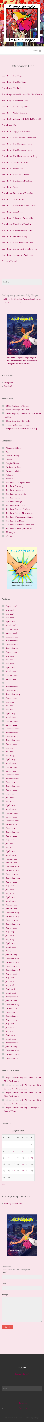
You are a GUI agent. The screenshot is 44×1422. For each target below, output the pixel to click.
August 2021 (11, 836)
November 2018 (13, 962)
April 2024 (10, 713)
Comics (9, 459)
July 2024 (10, 702)
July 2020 (10, 885)
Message (5, 1295)
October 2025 (12, 644)
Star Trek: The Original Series (19, 528)
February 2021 (12, 859)
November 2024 (13, 686)
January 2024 (11, 725)
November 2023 (13, 732)
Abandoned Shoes (13, 448)
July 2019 (10, 931)
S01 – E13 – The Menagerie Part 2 (17, 150)
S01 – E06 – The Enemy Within (16, 106)
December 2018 (12, 958)
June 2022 (10, 797)
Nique (8, 1077)
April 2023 (10, 759)
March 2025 (11, 671)
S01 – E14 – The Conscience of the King (19, 156)
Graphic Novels (12, 463)
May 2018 (10, 985)
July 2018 (10, 977)
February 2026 (12, 629)
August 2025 (11, 652)
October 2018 (12, 966)
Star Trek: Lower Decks (16, 494)
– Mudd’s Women (19, 113)
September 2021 (13, 832)
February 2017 (12, 1042)
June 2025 (10, 659)
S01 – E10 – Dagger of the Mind (16, 131)
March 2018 (11, 993)
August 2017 (11, 1019)
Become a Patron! (9, 261)
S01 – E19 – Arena (10, 187)
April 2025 (10, 667)
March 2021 (11, 855)
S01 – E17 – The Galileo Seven (15, 174)
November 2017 (13, 1008)
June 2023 (10, 751)
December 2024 (12, 682)
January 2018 (11, 1000)
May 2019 (10, 939)
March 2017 (11, 1039)
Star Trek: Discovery (14, 486)
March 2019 (11, 947)
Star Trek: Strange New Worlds (19, 513)
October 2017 (12, 1012)
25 (13, 1170)
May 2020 (10, 893)
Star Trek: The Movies (15, 521)
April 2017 (10, 1035)
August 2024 (11, 698)
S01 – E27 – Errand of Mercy (14, 236)
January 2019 (11, 954)
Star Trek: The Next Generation (20, 524)
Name (4, 1272)
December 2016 (12, 1050)
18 (13, 1164)
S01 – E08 (6, 119)
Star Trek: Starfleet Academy (18, 509)
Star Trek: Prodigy (14, 501)
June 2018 (10, 981)
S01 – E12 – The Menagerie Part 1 (17, 143)
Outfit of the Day (13, 467)
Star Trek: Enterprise (15, 490)
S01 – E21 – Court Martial (13, 199)
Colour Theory (12, 455)
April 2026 (10, 621)
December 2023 (12, 728)
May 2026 (10, 617)
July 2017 (10, 1023)
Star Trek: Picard (13, 497)
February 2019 (12, 950)
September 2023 (13, 740)
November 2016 (13, 1054)
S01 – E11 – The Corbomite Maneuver (19, 137)
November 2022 (13, 778)
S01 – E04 (6, 94)
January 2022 (11, 817)
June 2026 (10, 614)
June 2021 (10, 843)
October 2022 (12, 782)
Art (7, 452)
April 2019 (10, 943)
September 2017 (13, 1016)
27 (23, 1170)
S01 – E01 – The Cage (12, 75)
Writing (9, 536)
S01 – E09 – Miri (9, 125)
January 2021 (11, 862)
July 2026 (10, 610)
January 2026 (11, 633)
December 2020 (12, 866)
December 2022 (12, 774)
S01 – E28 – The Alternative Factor (17, 242)
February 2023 (12, 767)
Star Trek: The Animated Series (19, 517)
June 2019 (10, 935)
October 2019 (12, 920)
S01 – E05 (6, 100)
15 (32, 1157)
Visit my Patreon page (13, 1203)
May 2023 (10, 755)
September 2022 (13, 786)
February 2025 (12, 675)
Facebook (8, 386)
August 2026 (11, 606)
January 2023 (11, 771)
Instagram (8, 382)
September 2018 (13, 970)
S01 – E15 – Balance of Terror (15, 162)
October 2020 (12, 874)
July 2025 (10, 656)
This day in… (11, 532)
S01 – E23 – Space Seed (12, 212)
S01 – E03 (6, 88)
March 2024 (11, 717)
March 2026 (11, 625)
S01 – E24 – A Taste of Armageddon (18, 218)
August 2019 (11, 928)
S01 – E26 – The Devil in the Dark (17, 230)
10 (9, 1157)
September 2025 (13, 648)
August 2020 (11, 882)
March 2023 (11, 763)
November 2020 (13, 870)
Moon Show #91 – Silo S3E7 (18, 421)
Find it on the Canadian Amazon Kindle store (21, 299)
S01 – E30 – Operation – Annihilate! (17, 255)
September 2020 (13, 878)
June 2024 (10, 705)
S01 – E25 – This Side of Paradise (16, 224)
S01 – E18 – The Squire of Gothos (17, 181)
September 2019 (13, 924)
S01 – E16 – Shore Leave (12, 168)
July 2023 (10, 747)
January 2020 (11, 908)
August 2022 (11, 790)
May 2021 (10, 847)
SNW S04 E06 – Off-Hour (17, 406)
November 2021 (13, 824)
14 (27, 1157)
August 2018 (11, 973)
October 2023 (12, 736)
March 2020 (11, 901)
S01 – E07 (6, 113)
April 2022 (10, 805)
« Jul (3, 1184)
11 (13, 1157)
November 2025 (13, 640)
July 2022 (10, 793)
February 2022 (12, 813)
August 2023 (11, 744)
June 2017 (10, 1027)
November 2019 (13, 916)
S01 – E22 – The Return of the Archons (19, 205)
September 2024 (13, 694)
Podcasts (9, 475)
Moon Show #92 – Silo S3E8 (18, 409)
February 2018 (12, 996)
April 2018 (10, 989)
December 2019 (12, 912)
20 (23, 1164)
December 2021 (12, 820)
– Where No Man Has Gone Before (26, 94)
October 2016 (12, 1058)
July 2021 (10, 839)
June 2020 (10, 889)
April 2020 (10, 897)
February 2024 (12, 721)
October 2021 (12, 828)
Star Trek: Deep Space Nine (18, 482)
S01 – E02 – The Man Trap (14, 82)
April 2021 (10, 851)
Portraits (9, 478)
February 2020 (12, 904)
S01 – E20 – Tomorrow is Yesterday (17, 193)
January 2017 (11, 1046)
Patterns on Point (13, 471)
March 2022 (11, 809)
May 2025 (10, 663)
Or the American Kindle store (14, 302)
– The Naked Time (19, 100)
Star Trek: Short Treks (15, 505)
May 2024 (10, 709)
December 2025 (12, 636)
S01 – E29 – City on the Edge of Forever (19, 249)
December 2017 (12, 1004)
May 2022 (10, 801)
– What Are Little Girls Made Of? (26, 119)
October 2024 (12, 690)
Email (4, 1283)
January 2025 (11, 679)
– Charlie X (16, 88)
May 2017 (10, 1031)
